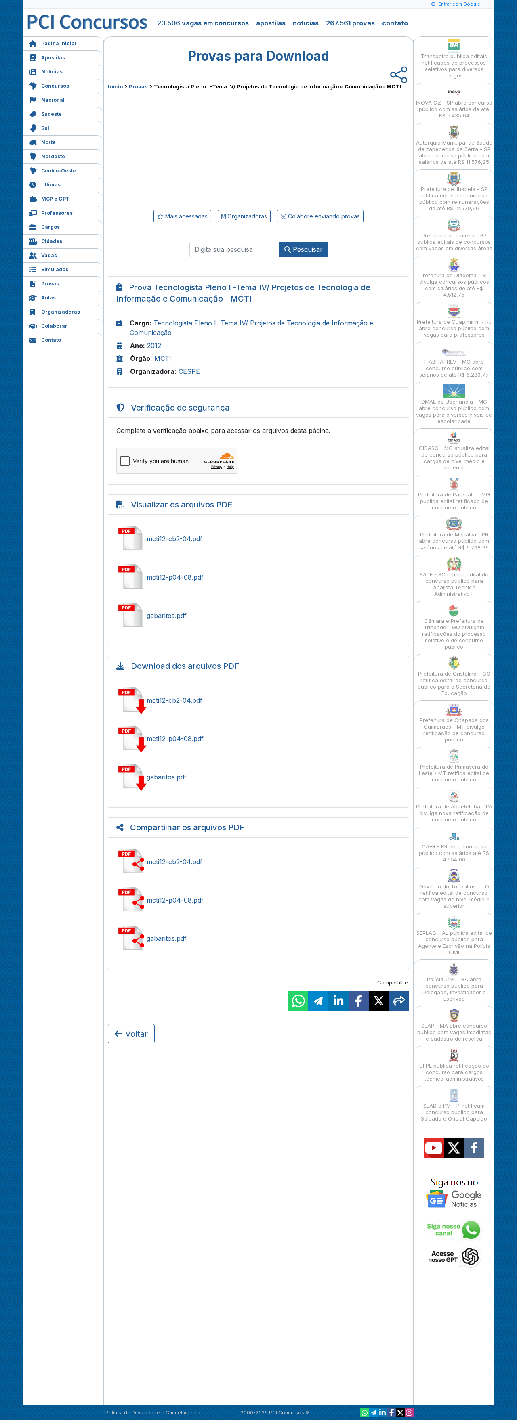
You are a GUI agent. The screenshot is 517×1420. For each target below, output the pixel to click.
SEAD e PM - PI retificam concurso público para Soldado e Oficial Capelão (454, 1112)
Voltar (136, 1034)
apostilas (271, 23)
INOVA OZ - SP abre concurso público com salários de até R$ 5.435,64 (454, 109)
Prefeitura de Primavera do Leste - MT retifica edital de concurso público (454, 773)
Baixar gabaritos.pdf (258, 777)
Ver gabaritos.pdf (258, 615)
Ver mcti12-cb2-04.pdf (258, 539)
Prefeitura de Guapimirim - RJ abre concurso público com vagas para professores (454, 328)
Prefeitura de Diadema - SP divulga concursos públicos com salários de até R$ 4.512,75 (454, 285)
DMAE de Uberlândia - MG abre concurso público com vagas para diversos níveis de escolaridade (454, 411)
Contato (51, 340)
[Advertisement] (192, 148)
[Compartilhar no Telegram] (318, 1001)
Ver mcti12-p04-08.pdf (258, 577)
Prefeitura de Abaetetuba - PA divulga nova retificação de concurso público (454, 813)
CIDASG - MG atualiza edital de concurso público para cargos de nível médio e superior (454, 458)
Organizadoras (60, 312)
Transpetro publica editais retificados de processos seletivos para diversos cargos (454, 66)
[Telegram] (373, 1412)
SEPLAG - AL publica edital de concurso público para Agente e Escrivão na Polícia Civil (454, 942)
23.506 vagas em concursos (203, 23)
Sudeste (51, 114)
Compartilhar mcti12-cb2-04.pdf (258, 862)
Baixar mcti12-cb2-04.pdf (258, 700)
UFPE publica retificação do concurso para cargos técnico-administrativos (454, 1072)
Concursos (55, 86)
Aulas (48, 298)
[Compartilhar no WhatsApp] (298, 1001)
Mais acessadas (186, 216)
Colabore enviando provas (323, 216)
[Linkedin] (382, 1412)
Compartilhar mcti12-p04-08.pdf (258, 900)
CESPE (189, 371)
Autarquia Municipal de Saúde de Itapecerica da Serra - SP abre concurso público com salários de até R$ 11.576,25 (454, 152)
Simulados (54, 269)
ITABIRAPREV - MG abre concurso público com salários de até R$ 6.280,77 (454, 368)
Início (115, 86)
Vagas (49, 255)
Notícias (52, 72)
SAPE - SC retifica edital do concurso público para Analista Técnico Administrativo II (454, 584)
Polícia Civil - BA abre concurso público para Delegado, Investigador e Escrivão (454, 989)
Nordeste (53, 156)
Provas (50, 284)
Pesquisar (307, 249)
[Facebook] (391, 1412)
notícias (306, 23)
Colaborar (54, 326)
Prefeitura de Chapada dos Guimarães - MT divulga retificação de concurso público (454, 730)
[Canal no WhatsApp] (364, 1412)
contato (395, 23)
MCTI (162, 358)
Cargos (50, 227)
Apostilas (53, 57)
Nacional (53, 100)
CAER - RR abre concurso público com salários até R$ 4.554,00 (454, 853)
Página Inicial (58, 43)
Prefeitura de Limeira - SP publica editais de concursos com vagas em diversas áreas (454, 241)
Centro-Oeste (58, 171)
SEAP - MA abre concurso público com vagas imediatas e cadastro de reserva (454, 1032)
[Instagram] (409, 1412)
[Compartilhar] (399, 1001)
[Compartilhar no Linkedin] (338, 1001)
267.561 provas (350, 23)
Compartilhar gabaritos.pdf (258, 938)
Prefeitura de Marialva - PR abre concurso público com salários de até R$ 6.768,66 (454, 541)
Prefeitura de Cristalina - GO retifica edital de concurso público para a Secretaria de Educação (454, 683)
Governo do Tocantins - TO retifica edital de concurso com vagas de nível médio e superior (454, 896)
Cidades (51, 241)
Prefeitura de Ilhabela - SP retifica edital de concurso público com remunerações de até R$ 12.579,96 (454, 199)
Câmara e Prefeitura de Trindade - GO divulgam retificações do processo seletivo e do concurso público (454, 634)
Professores (57, 213)
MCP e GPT (55, 199)
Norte (48, 142)
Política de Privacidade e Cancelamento (152, 1413)
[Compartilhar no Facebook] (359, 1001)
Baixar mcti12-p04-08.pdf (258, 739)
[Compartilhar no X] (379, 1001)
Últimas (51, 185)
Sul (45, 128)
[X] (400, 1412)
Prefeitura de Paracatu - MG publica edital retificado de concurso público (454, 501)
